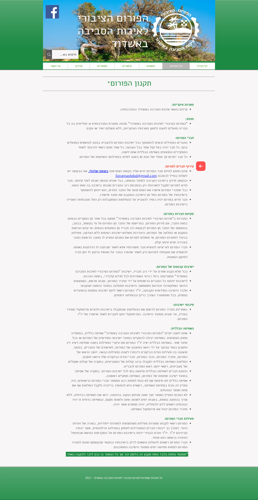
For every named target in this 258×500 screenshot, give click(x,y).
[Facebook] (52, 11)
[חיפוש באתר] (49, 54)
